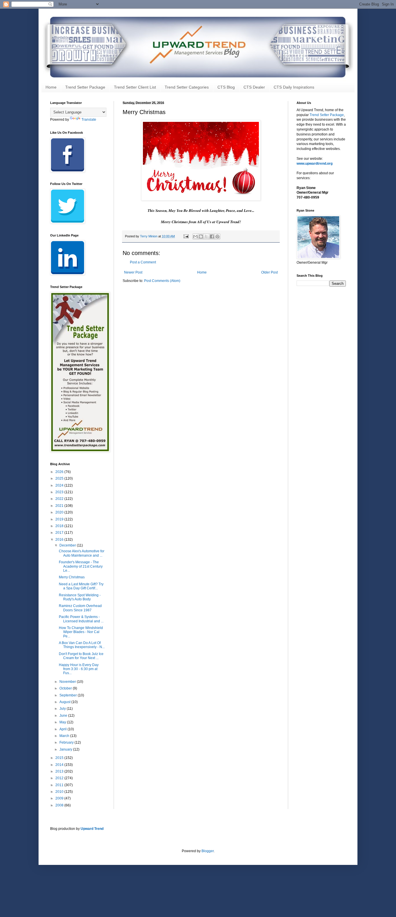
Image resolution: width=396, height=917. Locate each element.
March (64, 736)
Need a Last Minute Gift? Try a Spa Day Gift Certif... (81, 586)
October (66, 688)
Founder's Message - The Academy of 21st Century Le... (81, 566)
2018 (59, 526)
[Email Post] (186, 236)
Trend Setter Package (85, 87)
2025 (59, 478)
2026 (59, 472)
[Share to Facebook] (212, 236)
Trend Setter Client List (135, 87)
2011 (59, 785)
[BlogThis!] (201, 236)
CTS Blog (226, 87)
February (67, 742)
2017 (59, 533)
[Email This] (195, 236)
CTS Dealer (254, 87)
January (66, 749)
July (63, 709)
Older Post (269, 272)
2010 (59, 792)
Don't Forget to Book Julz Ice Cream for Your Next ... (81, 656)
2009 (59, 798)
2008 (59, 805)
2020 (59, 512)
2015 (59, 758)
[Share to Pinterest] (217, 236)
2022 (59, 499)
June (63, 716)
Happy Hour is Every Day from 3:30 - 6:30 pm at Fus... (79, 669)
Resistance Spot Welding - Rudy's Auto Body (80, 597)
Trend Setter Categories (187, 87)
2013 (59, 771)
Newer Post (133, 272)
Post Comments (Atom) (162, 281)
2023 (59, 492)
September (68, 695)
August (65, 702)
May (63, 722)
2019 (59, 519)
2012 (59, 778)
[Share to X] (206, 236)
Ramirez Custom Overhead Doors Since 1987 (80, 608)
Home (51, 87)
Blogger (207, 851)
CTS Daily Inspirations (294, 87)
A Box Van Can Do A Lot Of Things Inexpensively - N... (82, 645)
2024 (59, 485)
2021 (59, 506)
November (68, 682)
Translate (88, 120)
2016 (59, 540)
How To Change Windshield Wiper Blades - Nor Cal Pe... (81, 632)
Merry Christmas (72, 577)
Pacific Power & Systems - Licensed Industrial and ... (81, 619)
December (68, 545)
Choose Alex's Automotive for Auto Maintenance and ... (81, 553)
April (63, 729)
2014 (59, 765)
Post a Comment (143, 262)
